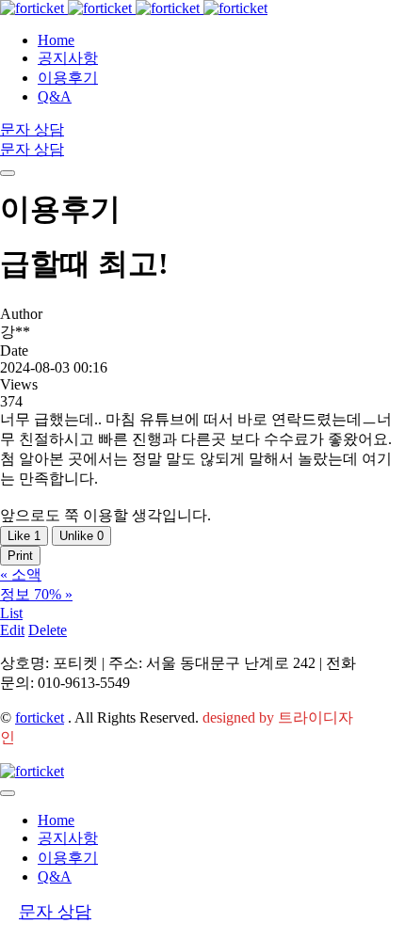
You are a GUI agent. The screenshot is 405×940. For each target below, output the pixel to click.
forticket (39, 717)
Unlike (81, 536)
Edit (12, 630)
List (11, 613)
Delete (47, 630)
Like (24, 536)
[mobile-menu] (7, 173)
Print (20, 556)
